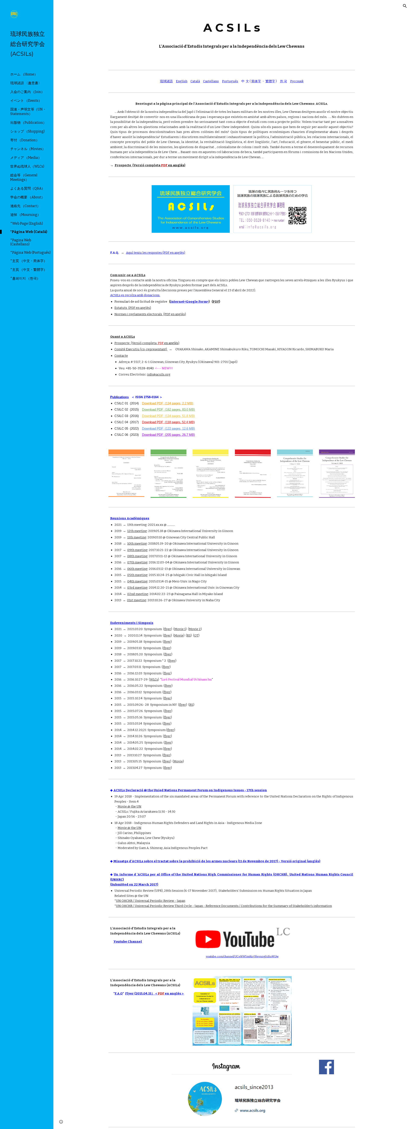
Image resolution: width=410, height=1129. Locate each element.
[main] (232, 34)
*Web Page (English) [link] (26, 223)
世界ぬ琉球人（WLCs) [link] (27, 166)
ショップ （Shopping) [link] (27, 131)
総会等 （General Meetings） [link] (23, 177)
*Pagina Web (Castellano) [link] (20, 242)
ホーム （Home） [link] (24, 74)
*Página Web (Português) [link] (30, 253)
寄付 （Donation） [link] (24, 140)
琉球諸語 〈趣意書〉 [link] (26, 83)
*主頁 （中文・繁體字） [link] (28, 270)
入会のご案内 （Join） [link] (27, 92)
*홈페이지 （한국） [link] (25, 278)
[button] (405, 6)
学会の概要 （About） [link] (27, 197)
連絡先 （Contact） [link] (25, 206)
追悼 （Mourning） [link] (25, 215)
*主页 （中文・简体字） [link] (28, 261)
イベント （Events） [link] (26, 101)
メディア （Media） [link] (25, 158)
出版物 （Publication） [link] (28, 123)
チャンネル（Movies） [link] (27, 149)
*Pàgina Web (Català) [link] (28, 232)
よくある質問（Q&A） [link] (27, 188)
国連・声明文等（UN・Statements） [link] (28, 111)
